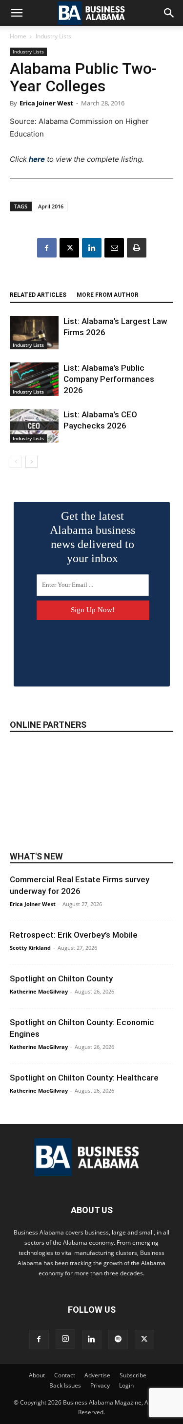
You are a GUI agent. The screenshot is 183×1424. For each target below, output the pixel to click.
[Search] (169, 13)
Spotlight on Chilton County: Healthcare (84, 1077)
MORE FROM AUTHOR (108, 295)
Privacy (100, 1385)
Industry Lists (53, 36)
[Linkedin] (92, 247)
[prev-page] (16, 462)
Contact (64, 1375)
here (37, 159)
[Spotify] (118, 1339)
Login (126, 1385)
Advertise (97, 1375)
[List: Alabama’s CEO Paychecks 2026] (34, 426)
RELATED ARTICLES (38, 295)
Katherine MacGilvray (39, 991)
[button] (16, 13)
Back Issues (65, 1385)
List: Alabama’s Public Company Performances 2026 (108, 379)
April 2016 (50, 206)
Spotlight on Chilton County (61, 978)
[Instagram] (65, 1339)
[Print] (136, 247)
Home (18, 36)
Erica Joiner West (46, 103)
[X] (69, 247)
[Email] (114, 247)
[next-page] (31, 462)
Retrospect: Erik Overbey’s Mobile (74, 935)
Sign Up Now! (93, 610)
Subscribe (133, 1375)
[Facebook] (47, 247)
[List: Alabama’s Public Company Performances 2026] (34, 379)
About (37, 1375)
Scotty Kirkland (30, 947)
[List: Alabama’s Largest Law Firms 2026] (34, 332)
